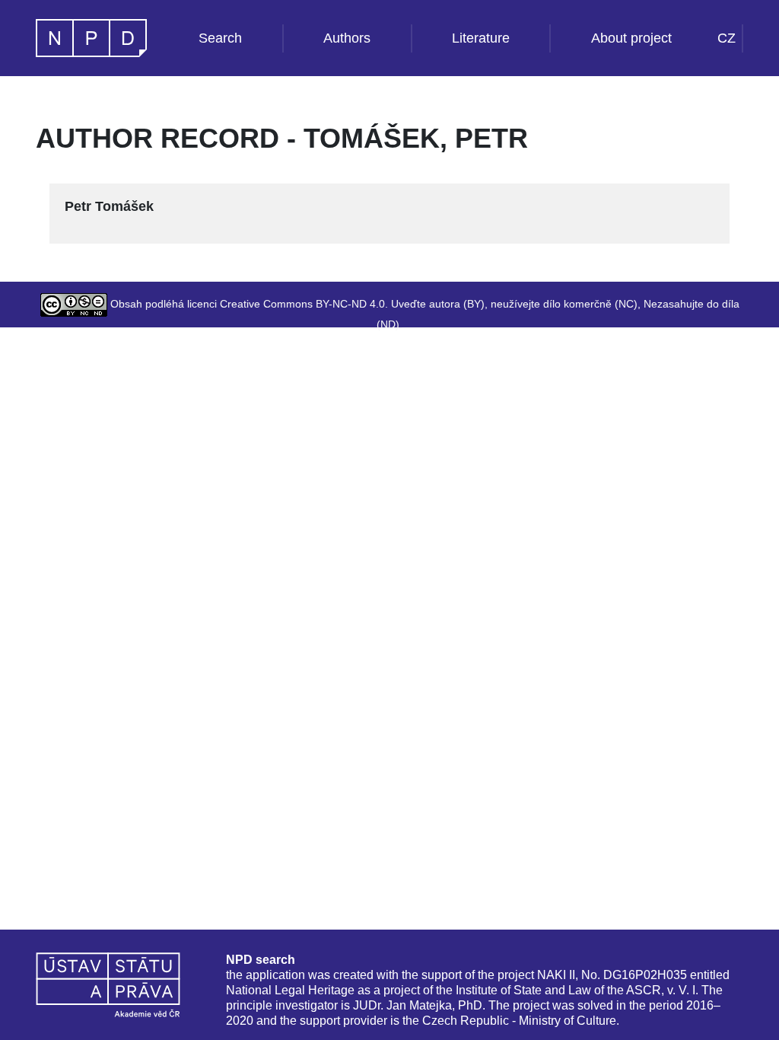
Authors (346, 38)
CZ (726, 38)
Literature (481, 38)
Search (220, 38)
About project (631, 38)
